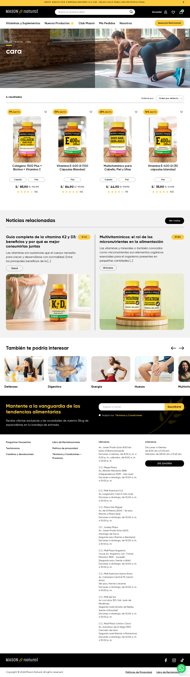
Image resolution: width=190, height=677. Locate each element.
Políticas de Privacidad (139, 672)
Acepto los (122, 415)
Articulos (108, 267)
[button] (181, 668)
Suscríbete (174, 406)
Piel (36, 179)
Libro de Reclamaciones (66, 442)
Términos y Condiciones (128, 415)
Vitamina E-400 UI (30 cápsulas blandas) (163, 167)
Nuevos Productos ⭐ (59, 23)
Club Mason (87, 23)
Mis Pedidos (107, 23)
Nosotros (126, 23)
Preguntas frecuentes (18, 442)
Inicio (9, 42)
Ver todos (174, 220)
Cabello (18, 179)
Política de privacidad (65, 448)
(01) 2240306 (164, 463)
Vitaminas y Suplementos (23, 23)
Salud (14, 268)
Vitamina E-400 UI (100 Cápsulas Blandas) (72, 167)
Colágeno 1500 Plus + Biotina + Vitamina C (27, 167)
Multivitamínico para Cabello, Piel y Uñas (118, 167)
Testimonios (13, 448)
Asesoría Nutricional (169, 23)
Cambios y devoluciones (20, 454)
